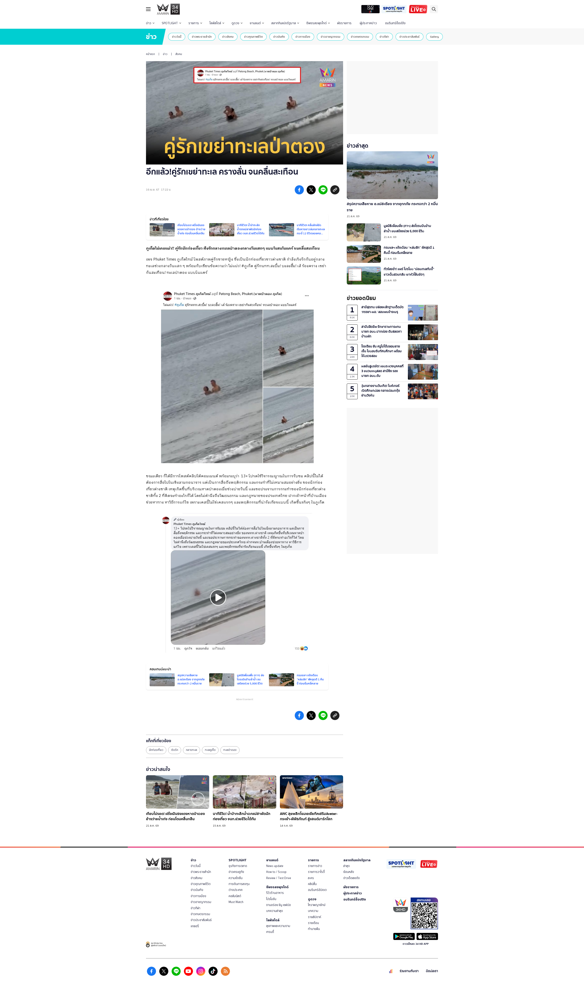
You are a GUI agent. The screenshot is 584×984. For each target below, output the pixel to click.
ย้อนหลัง (348, 872)
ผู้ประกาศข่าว (368, 23)
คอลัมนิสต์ (235, 896)
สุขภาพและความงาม (278, 926)
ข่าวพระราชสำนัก (202, 36)
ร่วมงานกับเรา (409, 971)
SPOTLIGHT (170, 23)
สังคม (178, 54)
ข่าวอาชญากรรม (330, 36)
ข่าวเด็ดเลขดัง (351, 878)
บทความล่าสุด (274, 911)
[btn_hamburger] (148, 9)
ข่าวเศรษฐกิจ (236, 872)
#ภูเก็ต (247, 266)
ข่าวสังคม (228, 36)
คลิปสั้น (312, 884)
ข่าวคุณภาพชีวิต (253, 36)
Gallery (434, 36)
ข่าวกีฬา (384, 36)
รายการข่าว (315, 866)
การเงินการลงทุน (239, 884)
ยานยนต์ (255, 23)
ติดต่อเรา (432, 971)
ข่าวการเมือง (302, 36)
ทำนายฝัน (314, 929)
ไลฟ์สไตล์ (215, 23)
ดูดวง (235, 23)
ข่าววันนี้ (176, 36)
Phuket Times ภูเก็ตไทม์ (173, 259)
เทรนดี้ (270, 932)
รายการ (193, 23)
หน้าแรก (150, 54)
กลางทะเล (191, 750)
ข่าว (148, 23)
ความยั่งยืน (235, 878)
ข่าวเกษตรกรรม (360, 36)
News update (274, 866)
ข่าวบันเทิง (279, 36)
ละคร (311, 878)
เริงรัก (174, 750)
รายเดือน (313, 923)
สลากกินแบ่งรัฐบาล (283, 23)
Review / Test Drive (278, 878)
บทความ (313, 911)
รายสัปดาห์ (314, 917)
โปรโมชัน (271, 899)
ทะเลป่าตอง (230, 750)
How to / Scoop (276, 872)
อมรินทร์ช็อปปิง (395, 23)
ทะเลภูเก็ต (210, 750)
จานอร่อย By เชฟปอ (278, 905)
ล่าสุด (346, 866)
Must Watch (236, 902)
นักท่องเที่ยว (156, 750)
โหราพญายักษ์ (316, 905)
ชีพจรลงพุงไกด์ (316, 23)
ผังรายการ (344, 23)
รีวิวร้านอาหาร (275, 893)
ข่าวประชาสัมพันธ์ (409, 36)
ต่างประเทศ (235, 890)
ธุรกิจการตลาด (238, 866)
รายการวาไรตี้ (316, 872)
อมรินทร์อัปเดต (317, 890)
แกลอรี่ (195, 926)
